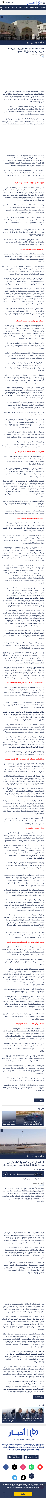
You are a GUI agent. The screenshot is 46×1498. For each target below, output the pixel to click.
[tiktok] (23, 1477)
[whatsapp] (31, 1467)
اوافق (23, 1494)
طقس (6, 7)
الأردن (26, 7)
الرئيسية (43, 7)
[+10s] (41, 1174)
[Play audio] (5, 1174)
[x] (14, 1467)
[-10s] (36, 1174)
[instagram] (23, 1467)
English (7, 2)
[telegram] (14, 1477)
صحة (20, 7)
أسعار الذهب (34, 7)
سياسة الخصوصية (13, 1487)
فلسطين (14, 7)
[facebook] (6, 1467)
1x (10, 1174)
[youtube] (40, 1467)
